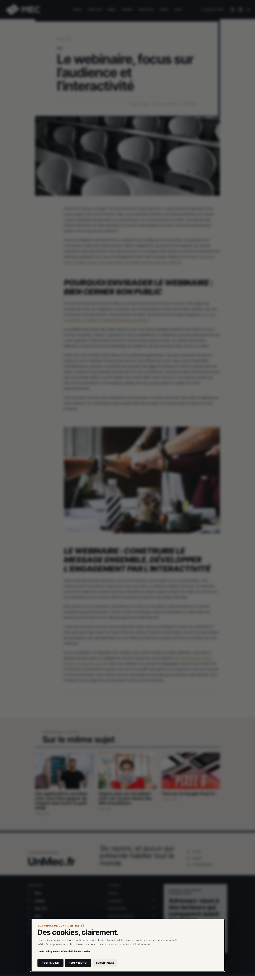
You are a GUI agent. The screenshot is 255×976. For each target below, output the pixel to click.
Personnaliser (105, 963)
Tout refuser (50, 963)
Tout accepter (78, 963)
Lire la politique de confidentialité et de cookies (63, 951)
